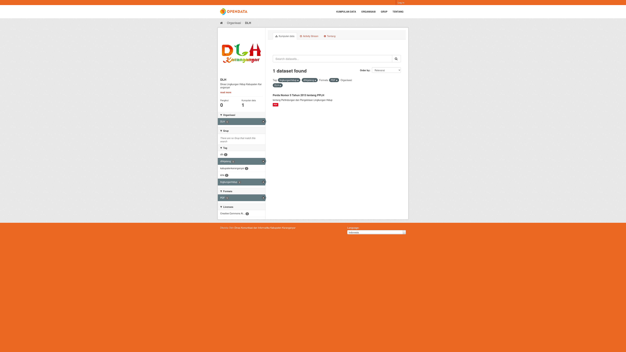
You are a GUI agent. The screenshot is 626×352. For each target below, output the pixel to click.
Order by (365, 70)
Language (352, 227)
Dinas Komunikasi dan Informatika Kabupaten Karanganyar (265, 227)
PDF (275, 104)
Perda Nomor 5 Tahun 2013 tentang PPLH (298, 95)
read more (225, 92)
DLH (248, 23)
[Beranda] (221, 23)
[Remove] (298, 80)
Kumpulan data (346, 11)
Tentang (398, 11)
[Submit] (396, 58)
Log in (401, 2)
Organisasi (368, 11)
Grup (384, 11)
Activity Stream (310, 36)
